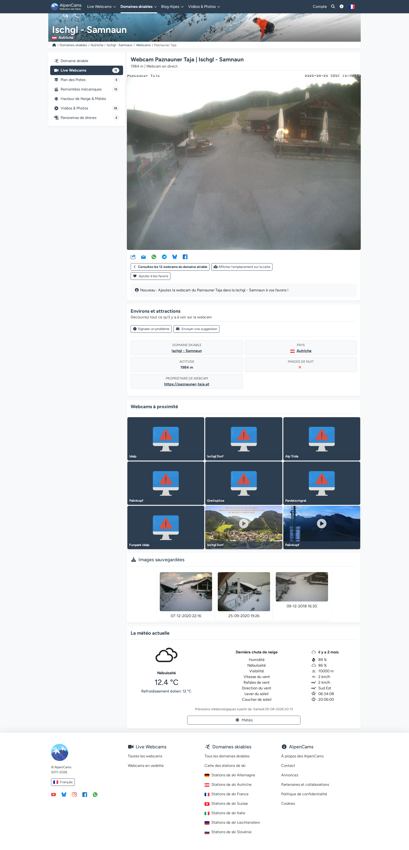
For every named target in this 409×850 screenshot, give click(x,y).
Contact (288, 765)
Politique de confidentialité (304, 794)
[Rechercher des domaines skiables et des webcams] (333, 6)
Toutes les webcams (145, 756)
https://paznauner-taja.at (186, 384)
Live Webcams (89, 70)
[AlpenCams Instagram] (74, 794)
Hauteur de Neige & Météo (83, 98)
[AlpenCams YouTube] (53, 794)
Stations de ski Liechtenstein (235, 822)
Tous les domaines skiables (226, 756)
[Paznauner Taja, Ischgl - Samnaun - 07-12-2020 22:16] (186, 591)
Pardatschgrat (296, 501)
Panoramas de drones (89, 117)
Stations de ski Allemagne (233, 775)
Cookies (288, 803)
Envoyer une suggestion (199, 329)
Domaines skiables (73, 45)
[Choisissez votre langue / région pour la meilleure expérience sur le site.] (352, 6)
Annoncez (289, 775)
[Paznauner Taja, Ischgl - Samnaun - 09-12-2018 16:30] (302, 586)
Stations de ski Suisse (229, 803)
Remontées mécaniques (89, 89)
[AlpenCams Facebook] (84, 794)
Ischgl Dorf (215, 456)
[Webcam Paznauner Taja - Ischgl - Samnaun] (244, 162)
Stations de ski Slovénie (231, 832)
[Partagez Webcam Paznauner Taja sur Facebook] (185, 256)
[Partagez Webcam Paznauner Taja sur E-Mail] (143, 256)
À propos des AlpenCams (302, 756)
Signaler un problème (153, 329)
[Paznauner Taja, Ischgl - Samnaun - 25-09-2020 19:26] (244, 591)
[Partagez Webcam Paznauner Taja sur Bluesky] (174, 256)
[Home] (54, 45)
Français (66, 782)
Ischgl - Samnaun (120, 45)
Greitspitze (215, 501)
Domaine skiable (74, 61)
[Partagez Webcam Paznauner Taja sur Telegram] (164, 256)
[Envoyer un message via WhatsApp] (95, 794)
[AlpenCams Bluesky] (64, 794)
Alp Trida (291, 456)
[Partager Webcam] (133, 256)
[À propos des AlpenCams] (341, 6)
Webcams (143, 45)
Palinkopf (136, 501)
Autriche (97, 45)
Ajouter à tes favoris (153, 276)
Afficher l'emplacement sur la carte (244, 267)
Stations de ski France (230, 794)
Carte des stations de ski (225, 765)
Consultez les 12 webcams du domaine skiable (172, 267)
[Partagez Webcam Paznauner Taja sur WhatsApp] (153, 256)
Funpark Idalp (139, 545)
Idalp (132, 456)
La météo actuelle (150, 633)
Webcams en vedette (146, 765)
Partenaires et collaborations (305, 784)
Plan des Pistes (89, 79)
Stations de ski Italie (228, 813)
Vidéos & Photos (89, 108)
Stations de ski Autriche (231, 784)
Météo (247, 720)
